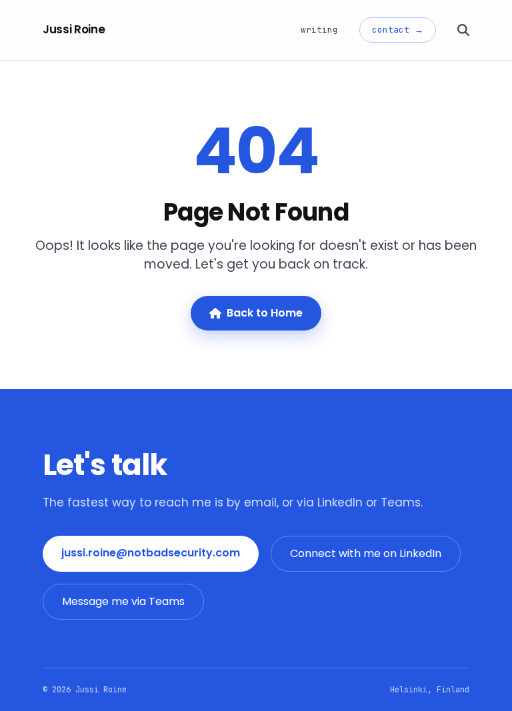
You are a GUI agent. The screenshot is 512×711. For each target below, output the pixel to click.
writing (319, 29)
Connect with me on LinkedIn (365, 553)
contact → (397, 29)
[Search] (463, 30)
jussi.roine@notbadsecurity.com (150, 552)
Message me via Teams (123, 601)
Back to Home (265, 313)
